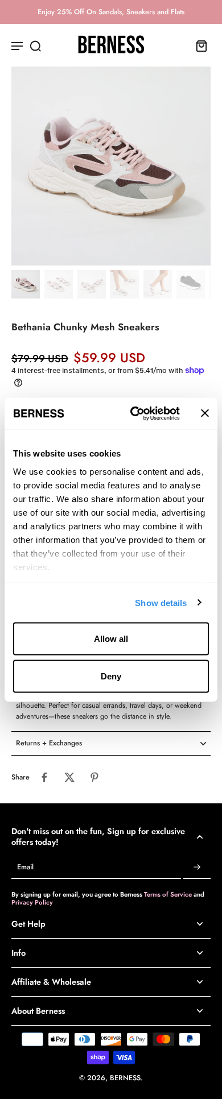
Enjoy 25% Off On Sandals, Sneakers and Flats (111, 12)
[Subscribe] (197, 867)
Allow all (111, 639)
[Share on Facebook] (44, 777)
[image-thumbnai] (25, 284)
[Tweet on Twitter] (69, 777)
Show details (161, 602)
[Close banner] (205, 413)
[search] (35, 45)
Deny (111, 676)
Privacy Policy (32, 902)
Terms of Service (169, 894)
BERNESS (125, 1078)
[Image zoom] (111, 166)
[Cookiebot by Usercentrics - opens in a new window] (134, 413)
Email (25, 867)
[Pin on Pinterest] (94, 777)
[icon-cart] (198, 45)
